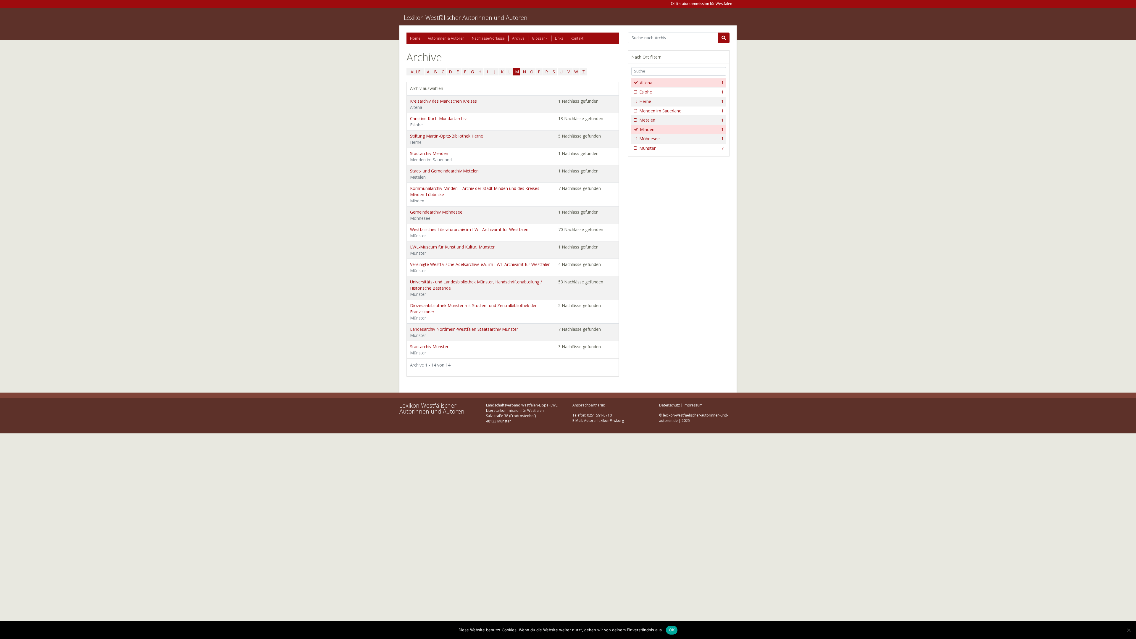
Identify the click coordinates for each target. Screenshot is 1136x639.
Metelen (681, 120)
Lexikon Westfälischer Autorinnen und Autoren (465, 18)
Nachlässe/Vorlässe (488, 38)
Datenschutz (669, 405)
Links (559, 38)
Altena (682, 82)
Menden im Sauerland (681, 111)
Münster (681, 148)
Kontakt (577, 38)
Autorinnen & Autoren (446, 38)
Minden (682, 129)
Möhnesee (681, 138)
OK (671, 629)
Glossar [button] (538, 38)
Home (415, 38)
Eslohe (681, 92)
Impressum (693, 405)
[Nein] (1129, 630)
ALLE (415, 72)
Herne (681, 101)
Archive (518, 38)
